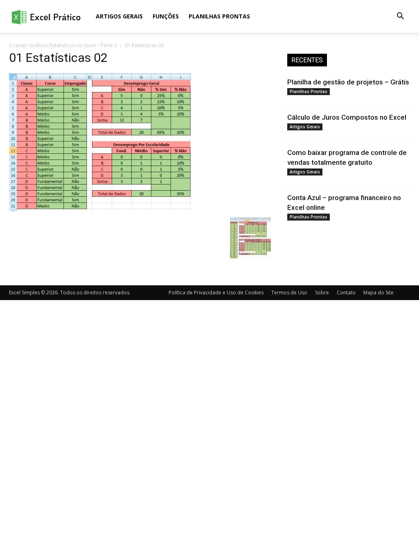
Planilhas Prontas (219, 16)
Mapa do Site (378, 292)
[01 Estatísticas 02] (100, 208)
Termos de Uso (289, 292)
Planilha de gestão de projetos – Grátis (348, 82)
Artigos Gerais (119, 16)
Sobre (322, 292)
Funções (166, 16)
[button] (400, 17)
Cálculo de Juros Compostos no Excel (346, 117)
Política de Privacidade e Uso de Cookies (216, 292)
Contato (346, 292)
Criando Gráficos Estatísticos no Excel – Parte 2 (63, 45)
